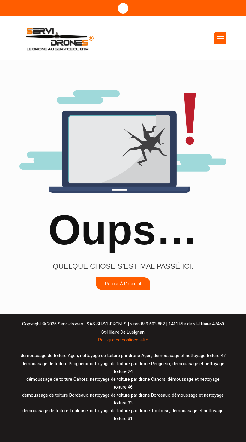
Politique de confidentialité (123, 340)
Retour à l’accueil (123, 283)
